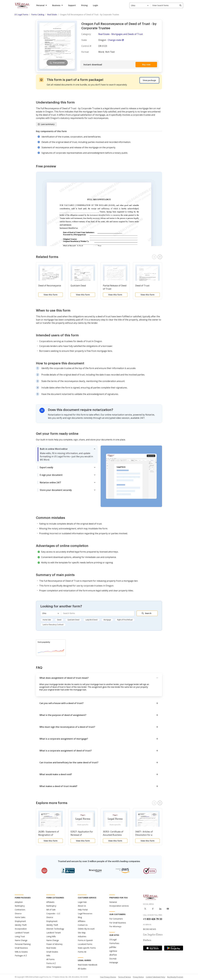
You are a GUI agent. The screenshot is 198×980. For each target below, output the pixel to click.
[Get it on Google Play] (173, 948)
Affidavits (50, 902)
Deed (59, 620)
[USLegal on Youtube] (168, 909)
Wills (48, 955)
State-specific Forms (87, 948)
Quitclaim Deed (73, 620)
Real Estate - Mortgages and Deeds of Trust (120, 34)
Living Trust (20, 936)
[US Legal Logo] (150, 897)
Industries (82, 936)
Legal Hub (82, 902)
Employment (20, 921)
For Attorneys (115, 926)
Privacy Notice (138, 977)
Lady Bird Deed (91, 620)
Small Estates (52, 951)
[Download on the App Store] (152, 948)
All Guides (82, 968)
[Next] (160, 257)
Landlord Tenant (22, 932)
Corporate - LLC (53, 913)
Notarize (113, 902)
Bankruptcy (20, 906)
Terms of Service (124, 977)
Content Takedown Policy (155, 977)
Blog (80, 917)
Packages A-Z (21, 955)
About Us (82, 906)
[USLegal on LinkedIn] (160, 909)
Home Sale (47, 620)
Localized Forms (85, 944)
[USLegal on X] (145, 909)
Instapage (113, 962)
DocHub (113, 958)
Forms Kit (82, 951)
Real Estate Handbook (87, 964)
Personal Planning (22, 944)
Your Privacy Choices (108, 977)
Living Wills (51, 936)
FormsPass (114, 943)
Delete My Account (86, 928)
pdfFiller (112, 947)
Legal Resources (85, 913)
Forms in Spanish (85, 940)
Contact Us (83, 925)
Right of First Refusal (125, 620)
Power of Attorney (54, 944)
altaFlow (113, 954)
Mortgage (107, 620)
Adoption (19, 902)
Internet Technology (55, 928)
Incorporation (21, 928)
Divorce (18, 913)
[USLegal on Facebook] (153, 909)
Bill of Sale (50, 909)
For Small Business (117, 922)
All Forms (50, 959)
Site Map (82, 932)
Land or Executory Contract (53, 624)
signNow (113, 951)
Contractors (20, 909)
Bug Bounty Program (175, 977)
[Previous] (154, 257)
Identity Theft (21, 925)
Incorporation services (119, 906)
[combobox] (139, 5)
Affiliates (81, 921)
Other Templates (53, 967)
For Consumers (116, 918)
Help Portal (83, 909)
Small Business (21, 948)
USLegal (113, 939)
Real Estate (51, 948)
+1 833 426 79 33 (152, 919)
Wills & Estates (21, 951)
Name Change (21, 940)
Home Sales (20, 917)
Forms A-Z (51, 963)
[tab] (66, 454)
